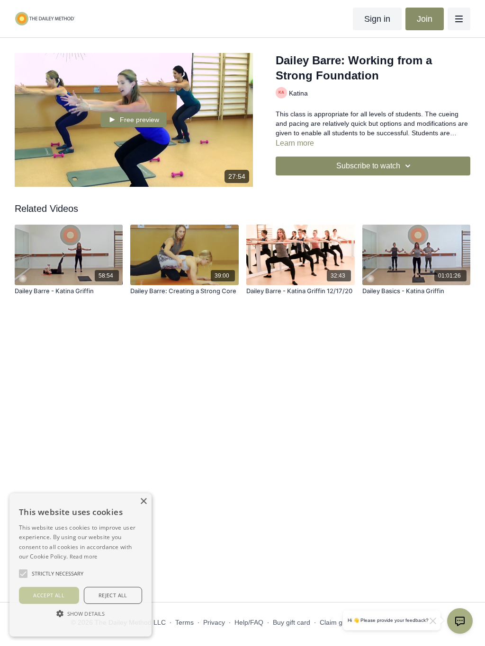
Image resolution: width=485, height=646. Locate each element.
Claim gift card (341, 622)
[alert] (80, 565)
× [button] (143, 501)
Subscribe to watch (368, 166)
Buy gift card (291, 622)
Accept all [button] (48, 595)
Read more (84, 556)
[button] (80, 613)
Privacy (214, 622)
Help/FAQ (248, 622)
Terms (184, 622)
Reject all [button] (113, 595)
